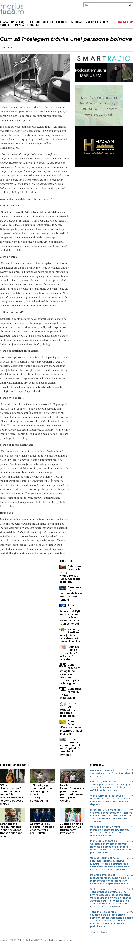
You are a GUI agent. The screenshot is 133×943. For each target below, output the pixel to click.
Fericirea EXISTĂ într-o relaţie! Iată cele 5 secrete (69, 653)
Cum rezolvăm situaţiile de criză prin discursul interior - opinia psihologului (69, 674)
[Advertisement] (27, 580)
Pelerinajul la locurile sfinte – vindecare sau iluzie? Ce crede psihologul (70, 574)
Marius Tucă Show (96, 22)
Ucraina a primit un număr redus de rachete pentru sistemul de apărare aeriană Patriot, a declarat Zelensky (110, 831)
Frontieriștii (19, 22)
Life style (23, 765)
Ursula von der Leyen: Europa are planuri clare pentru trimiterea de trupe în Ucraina (72, 793)
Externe (35, 22)
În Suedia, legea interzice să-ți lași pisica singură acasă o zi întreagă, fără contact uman (41, 793)
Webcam (128, 22)
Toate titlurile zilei (98, 931)
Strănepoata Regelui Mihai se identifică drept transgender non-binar (11, 830)
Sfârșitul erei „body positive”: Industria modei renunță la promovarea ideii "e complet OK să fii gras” (11, 794)
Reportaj (33, 25)
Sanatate (6, 25)
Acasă (4, 22)
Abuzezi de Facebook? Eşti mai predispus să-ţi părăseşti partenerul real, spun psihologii (69, 614)
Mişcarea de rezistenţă (29, 9)
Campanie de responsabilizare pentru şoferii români (70, 593)
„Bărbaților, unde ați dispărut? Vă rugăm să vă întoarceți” (71, 828)
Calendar (76, 22)
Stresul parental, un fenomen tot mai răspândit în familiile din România (70, 747)
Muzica (19, 25)
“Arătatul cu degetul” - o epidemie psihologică (69, 709)
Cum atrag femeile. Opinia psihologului (70, 693)
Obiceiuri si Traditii (55, 22)
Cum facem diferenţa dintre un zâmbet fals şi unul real (70, 727)
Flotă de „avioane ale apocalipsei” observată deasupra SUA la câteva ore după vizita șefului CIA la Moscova (110, 786)
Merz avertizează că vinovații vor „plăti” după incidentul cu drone (111, 773)
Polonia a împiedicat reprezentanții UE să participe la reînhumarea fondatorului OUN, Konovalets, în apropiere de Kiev (109, 879)
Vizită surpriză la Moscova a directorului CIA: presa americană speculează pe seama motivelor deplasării (110, 800)
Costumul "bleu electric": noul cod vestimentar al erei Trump (42, 828)
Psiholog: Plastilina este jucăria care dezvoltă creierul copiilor (69, 635)
